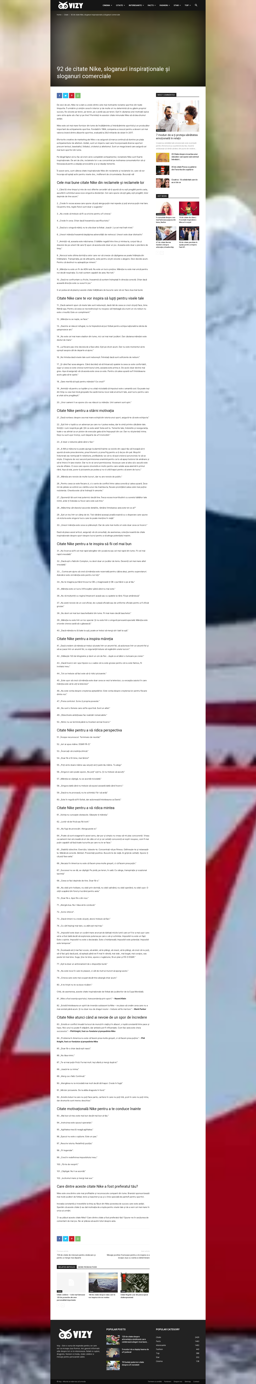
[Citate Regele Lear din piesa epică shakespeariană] (135, 1283)
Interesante (135, 5)
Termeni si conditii (155, 1381)
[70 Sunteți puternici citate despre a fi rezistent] (113, 1365)
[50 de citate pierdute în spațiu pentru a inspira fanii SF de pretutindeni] (189, 233)
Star (176, 5)
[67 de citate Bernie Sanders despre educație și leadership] (166, 233)
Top (187, 5)
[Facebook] (59, 95)
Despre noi (178, 1381)
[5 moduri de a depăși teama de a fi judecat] (113, 1352)
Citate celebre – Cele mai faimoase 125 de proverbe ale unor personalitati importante (71, 1297)
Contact (196, 1381)
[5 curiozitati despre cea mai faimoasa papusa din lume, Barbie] (166, 208)
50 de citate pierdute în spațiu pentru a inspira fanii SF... (188, 244)
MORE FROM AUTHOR (87, 1267)
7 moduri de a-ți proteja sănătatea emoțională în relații (177, 136)
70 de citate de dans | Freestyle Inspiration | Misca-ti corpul (187, 219)
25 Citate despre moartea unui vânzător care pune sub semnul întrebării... (185, 157)
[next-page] (62, 1305)
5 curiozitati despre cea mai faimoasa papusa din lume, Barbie (166, 219)
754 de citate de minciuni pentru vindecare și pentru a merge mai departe (76, 1256)
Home (59, 15)
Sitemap (188, 1381)
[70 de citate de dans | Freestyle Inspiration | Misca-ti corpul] (189, 208)
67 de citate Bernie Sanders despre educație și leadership (165, 244)
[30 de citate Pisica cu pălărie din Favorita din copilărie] (162, 170)
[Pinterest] (71, 95)
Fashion (164, 5)
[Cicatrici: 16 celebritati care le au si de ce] (162, 183)
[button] (196, 5)
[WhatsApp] (78, 95)
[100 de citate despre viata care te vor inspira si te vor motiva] (103, 1283)
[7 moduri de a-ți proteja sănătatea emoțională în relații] (177, 116)
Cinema (106, 5)
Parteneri (167, 1381)
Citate (119, 5)
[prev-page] (58, 1305)
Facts (151, 5)
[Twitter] (65, 95)
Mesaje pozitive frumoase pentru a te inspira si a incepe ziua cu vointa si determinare (128, 1256)
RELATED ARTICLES (66, 1267)
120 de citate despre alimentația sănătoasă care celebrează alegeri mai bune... (135, 1339)
